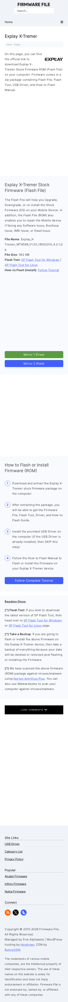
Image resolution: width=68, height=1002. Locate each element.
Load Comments (32, 709)
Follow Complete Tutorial (34, 580)
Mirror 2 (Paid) (34, 363)
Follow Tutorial (48, 270)
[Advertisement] (34, 133)
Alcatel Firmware (16, 876)
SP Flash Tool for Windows (40, 260)
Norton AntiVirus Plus (29, 678)
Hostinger (28, 944)
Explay (17, 44)
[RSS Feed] (8, 914)
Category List (13, 851)
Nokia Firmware (15, 891)
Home (9, 44)
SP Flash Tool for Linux (21, 265)
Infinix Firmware (15, 884)
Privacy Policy (14, 859)
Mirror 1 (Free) (34, 354)
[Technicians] (24, 914)
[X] (16, 914)
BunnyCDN (12, 950)
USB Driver (12, 844)
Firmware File (34, 4)
